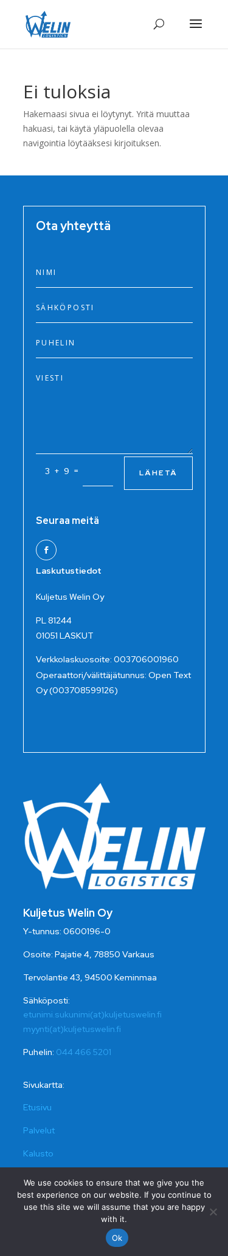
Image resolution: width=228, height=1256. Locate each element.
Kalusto (38, 1153)
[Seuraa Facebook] (46, 550)
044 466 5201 (83, 1052)
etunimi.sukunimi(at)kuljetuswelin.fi (92, 1014)
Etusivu (37, 1107)
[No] (213, 1212)
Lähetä (158, 473)
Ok (117, 1238)
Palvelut (39, 1130)
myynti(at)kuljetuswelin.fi (72, 1028)
